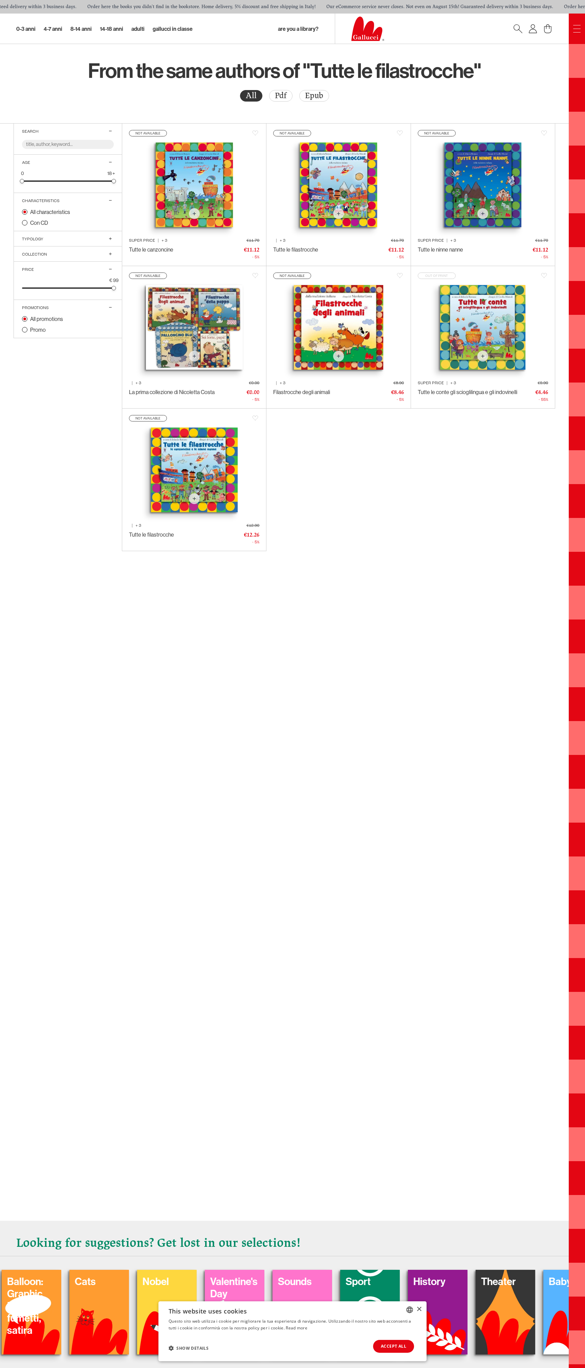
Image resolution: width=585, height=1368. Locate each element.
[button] (189, 1348)
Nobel (97, 1281)
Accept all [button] (393, 1346)
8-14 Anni (81, 28)
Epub (314, 96)
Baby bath (512, 1281)
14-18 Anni (111, 28)
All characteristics (50, 212)
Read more (296, 1328)
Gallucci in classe (173, 28)
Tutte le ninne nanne (440, 249)
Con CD (39, 222)
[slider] (22, 181)
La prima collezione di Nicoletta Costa (172, 392)
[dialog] (292, 1331)
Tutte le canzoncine (151, 249)
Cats (26, 1281)
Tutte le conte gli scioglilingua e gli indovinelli (467, 392)
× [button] (418, 1309)
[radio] (251, 96)
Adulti (138, 28)
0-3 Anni (26, 28)
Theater (439, 1281)
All (251, 96)
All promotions (46, 319)
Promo (38, 329)
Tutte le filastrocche (295, 249)
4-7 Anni (53, 28)
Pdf (281, 96)
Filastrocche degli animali (301, 392)
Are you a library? (298, 28)
